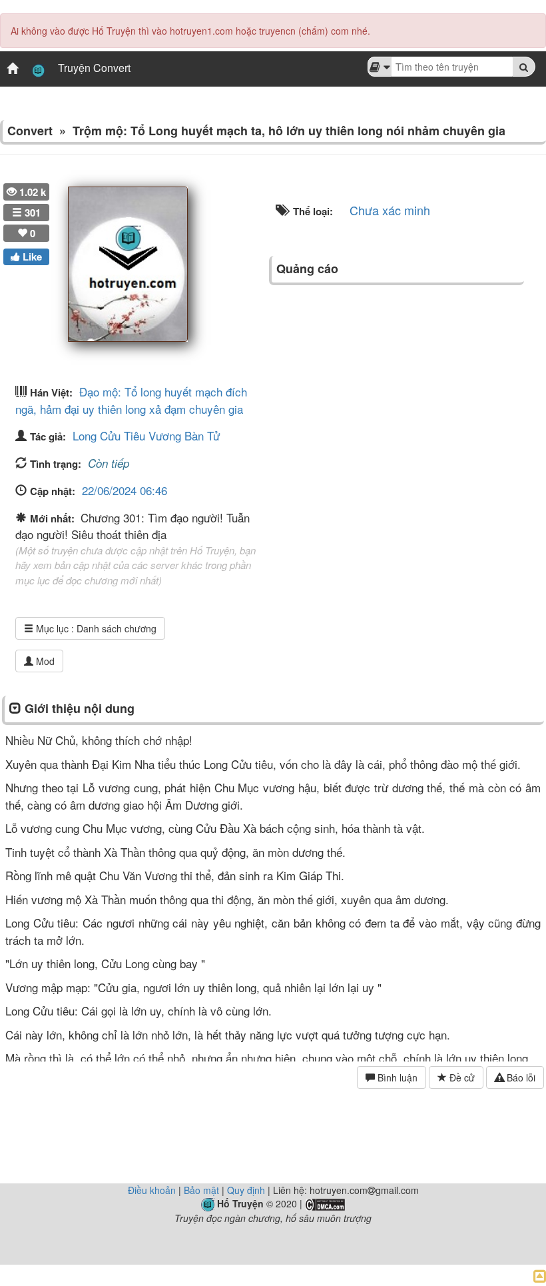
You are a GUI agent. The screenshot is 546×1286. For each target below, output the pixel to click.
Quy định (246, 1190)
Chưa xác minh (390, 210)
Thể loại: (311, 211)
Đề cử (461, 1077)
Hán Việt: (51, 392)
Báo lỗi (519, 1077)
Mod (44, 661)
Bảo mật (201, 1190)
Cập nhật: (52, 491)
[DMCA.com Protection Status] (325, 1203)
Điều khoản (152, 1190)
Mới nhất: (53, 518)
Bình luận (396, 1077)
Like (31, 256)
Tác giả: (48, 436)
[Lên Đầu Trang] (539, 1275)
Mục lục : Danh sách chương (94, 628)
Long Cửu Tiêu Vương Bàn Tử (146, 435)
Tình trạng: (55, 463)
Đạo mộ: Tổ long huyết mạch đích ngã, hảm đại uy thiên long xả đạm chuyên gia (131, 400)
